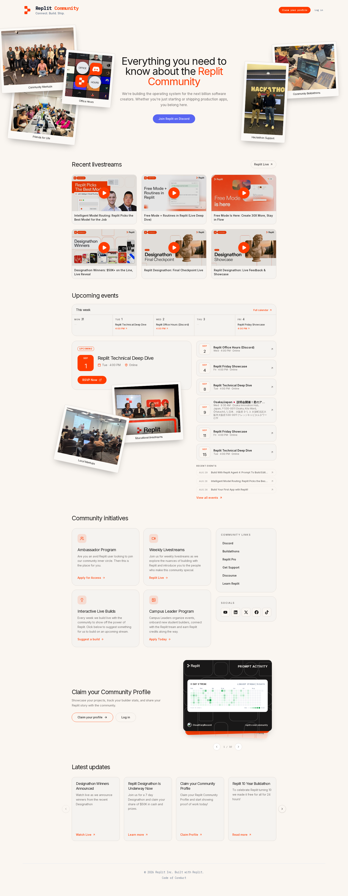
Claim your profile (90, 717)
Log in (125, 717)
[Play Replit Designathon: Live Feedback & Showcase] (243, 247)
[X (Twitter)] (246, 612)
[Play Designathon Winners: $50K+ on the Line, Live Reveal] (104, 247)
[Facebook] (256, 612)
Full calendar (260, 310)
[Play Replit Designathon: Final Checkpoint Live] (174, 247)
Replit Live (261, 164)
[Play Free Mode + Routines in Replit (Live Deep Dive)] (174, 193)
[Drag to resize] (338, 95)
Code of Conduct (174, 878)
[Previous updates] (66, 809)
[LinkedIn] (235, 612)
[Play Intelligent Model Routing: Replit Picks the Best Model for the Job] (104, 193)
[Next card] (238, 746)
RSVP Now (89, 380)
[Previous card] (216, 746)
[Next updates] (282, 809)
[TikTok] (266, 612)
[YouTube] (225, 612)
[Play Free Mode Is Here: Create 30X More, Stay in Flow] (243, 193)
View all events (207, 497)
